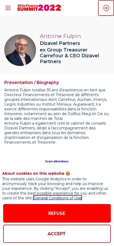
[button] (57, 161)
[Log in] (106, 8)
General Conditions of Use (57, 198)
